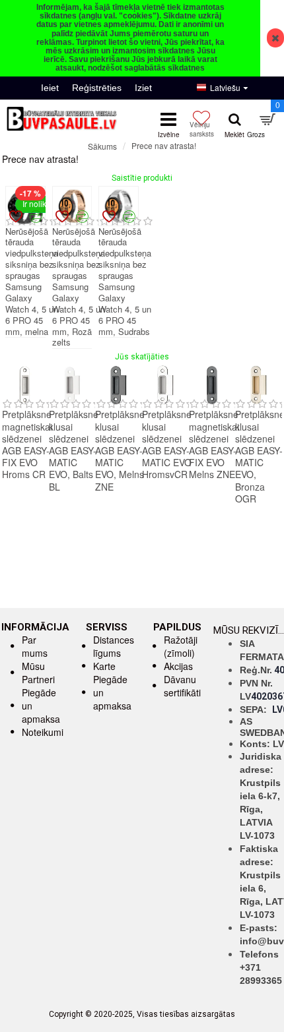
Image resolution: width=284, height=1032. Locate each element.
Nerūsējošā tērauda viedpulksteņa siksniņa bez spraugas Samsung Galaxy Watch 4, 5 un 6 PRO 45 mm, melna (31, 282)
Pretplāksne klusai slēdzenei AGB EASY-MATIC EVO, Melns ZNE (120, 450)
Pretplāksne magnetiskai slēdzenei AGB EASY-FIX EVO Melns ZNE (214, 444)
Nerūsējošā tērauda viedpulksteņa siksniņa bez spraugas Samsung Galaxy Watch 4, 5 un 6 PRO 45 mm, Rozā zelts (78, 287)
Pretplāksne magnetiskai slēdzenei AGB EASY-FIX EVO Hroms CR (27, 444)
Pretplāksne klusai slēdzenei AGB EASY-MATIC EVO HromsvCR (167, 444)
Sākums (102, 146)
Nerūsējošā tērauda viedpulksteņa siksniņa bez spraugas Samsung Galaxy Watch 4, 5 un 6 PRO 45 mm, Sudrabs (124, 282)
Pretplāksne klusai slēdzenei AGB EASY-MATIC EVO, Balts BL (73, 450)
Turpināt (267, 169)
